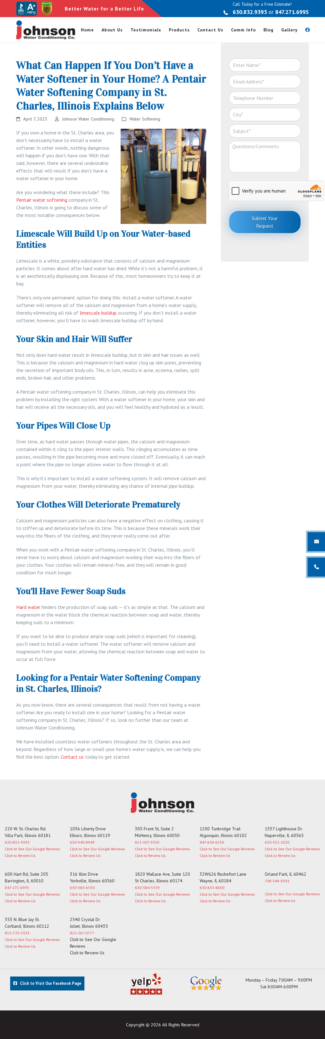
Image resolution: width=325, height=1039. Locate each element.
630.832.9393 (250, 12)
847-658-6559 (212, 842)
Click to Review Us (20, 855)
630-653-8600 (212, 887)
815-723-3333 (17, 933)
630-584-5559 (147, 887)
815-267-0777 (82, 933)
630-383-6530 (82, 887)
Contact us (72, 757)
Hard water (28, 607)
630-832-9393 (17, 842)
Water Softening (144, 119)
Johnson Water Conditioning (88, 119)
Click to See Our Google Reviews (32, 848)
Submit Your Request (265, 222)
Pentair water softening (41, 200)
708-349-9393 (277, 881)
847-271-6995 (17, 887)
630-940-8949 (82, 842)
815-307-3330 (147, 842)
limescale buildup (98, 313)
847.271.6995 (292, 12)
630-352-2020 (277, 842)
